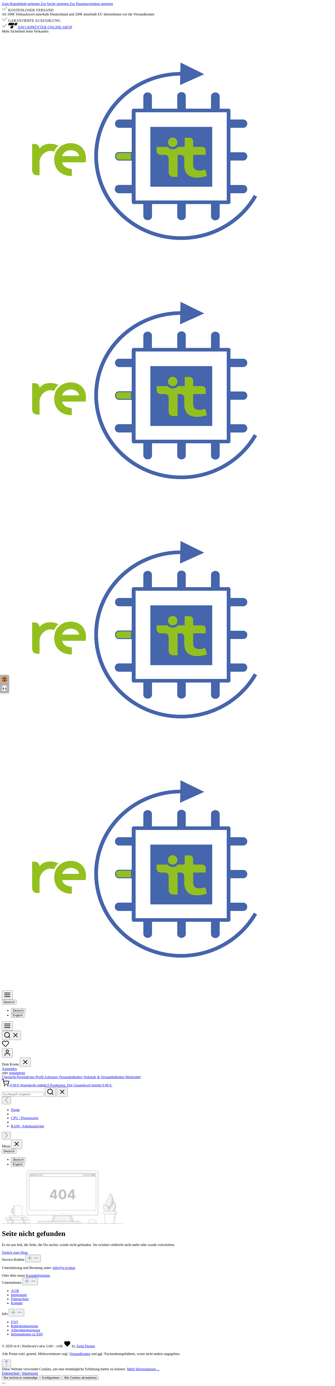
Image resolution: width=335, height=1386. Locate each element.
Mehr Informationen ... (143, 1369)
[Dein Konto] (7, 1053)
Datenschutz (20, 1299)
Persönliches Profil (30, 1077)
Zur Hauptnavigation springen (91, 4)
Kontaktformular (38, 1275)
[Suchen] (11, 1035)
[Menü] (7, 995)
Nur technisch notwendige (21, 1377)
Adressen (51, 1077)
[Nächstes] (6, 1135)
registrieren (17, 1073)
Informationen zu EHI (27, 1334)
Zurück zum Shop (15, 1252)
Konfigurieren (50, 1377)
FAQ (14, 1322)
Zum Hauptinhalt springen (21, 4)
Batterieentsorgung (24, 1326)
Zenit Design (85, 1346)
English (18, 1015)
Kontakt (17, 1303)
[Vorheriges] (6, 1100)
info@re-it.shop (64, 1268)
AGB (15, 1291)
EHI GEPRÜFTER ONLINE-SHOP (44, 27)
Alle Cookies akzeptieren (80, 1377)
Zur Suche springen (55, 4)
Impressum (19, 1295)
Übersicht (9, 1077)
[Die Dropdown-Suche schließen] (62, 1092)
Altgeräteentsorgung (25, 1330)
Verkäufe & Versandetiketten (104, 1077)
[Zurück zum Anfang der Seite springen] (6, 1363)
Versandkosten (79, 1354)
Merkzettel (133, 1077)
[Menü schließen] (25, 1062)
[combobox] (23, 1094)
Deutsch (18, 1010)
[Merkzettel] (5, 1046)
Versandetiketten (71, 1077)
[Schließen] (3, 1383)
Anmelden (9, 1069)
